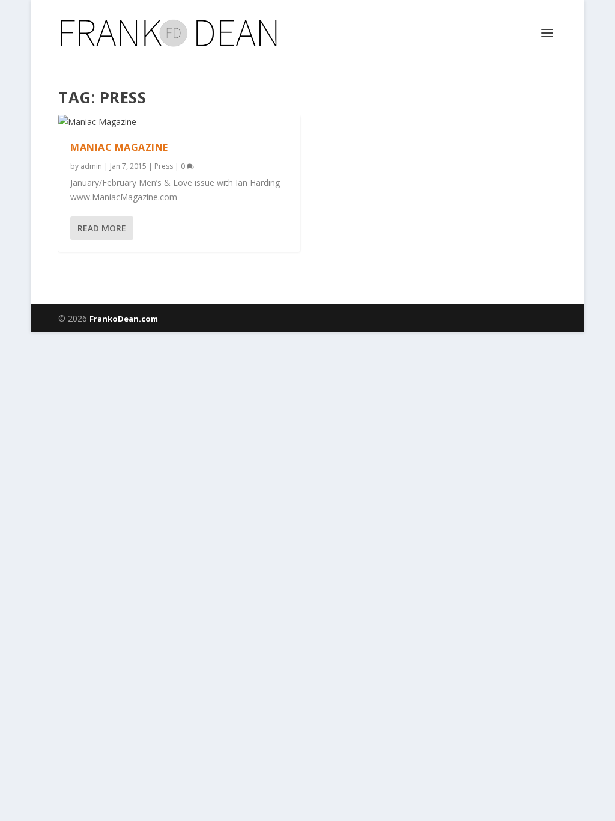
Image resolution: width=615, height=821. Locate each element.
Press (163, 166)
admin (91, 166)
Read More (101, 228)
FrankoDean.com (123, 318)
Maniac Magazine (119, 147)
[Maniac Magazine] (179, 122)
